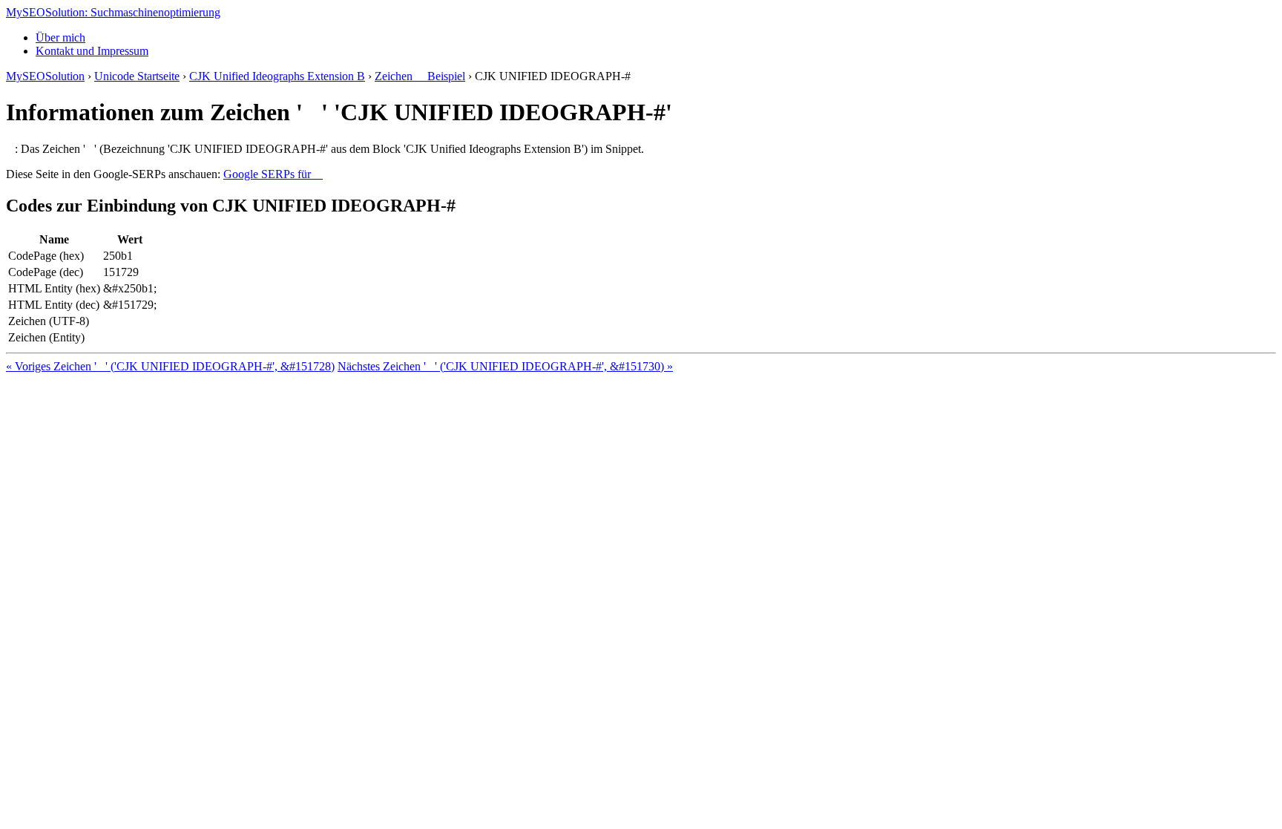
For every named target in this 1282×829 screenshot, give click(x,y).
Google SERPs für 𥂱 (273, 174)
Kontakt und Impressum (92, 51)
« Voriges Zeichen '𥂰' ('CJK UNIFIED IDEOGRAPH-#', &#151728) (170, 366)
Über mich (60, 37)
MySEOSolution (45, 76)
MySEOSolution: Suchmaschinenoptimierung (113, 12)
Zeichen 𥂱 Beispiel (420, 76)
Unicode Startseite (137, 76)
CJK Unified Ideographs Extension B (277, 76)
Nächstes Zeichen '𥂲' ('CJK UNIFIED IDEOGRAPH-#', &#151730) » (505, 366)
